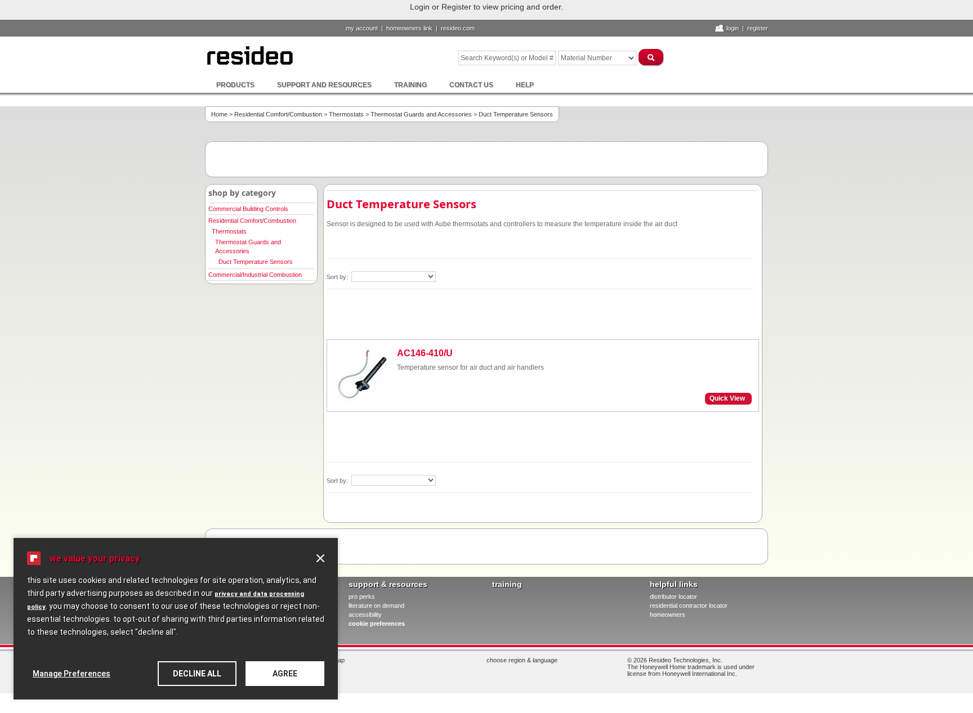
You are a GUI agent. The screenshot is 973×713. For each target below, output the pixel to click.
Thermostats (346, 114)
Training (410, 85)
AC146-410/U (425, 353)
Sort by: (338, 276)
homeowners (667, 614)
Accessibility (365, 614)
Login (732, 28)
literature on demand (376, 605)
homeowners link (409, 28)
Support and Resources (324, 85)
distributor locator (673, 596)
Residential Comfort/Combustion (278, 114)
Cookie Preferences (377, 623)
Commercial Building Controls (248, 208)
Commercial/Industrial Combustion (255, 274)
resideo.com (458, 28)
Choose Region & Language (521, 660)
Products (235, 85)
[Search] (651, 57)
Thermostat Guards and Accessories (421, 114)
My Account (362, 28)
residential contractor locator (688, 605)
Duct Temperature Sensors (255, 261)
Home (219, 114)
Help (525, 85)
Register (757, 28)
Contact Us (471, 85)
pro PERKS (362, 596)
